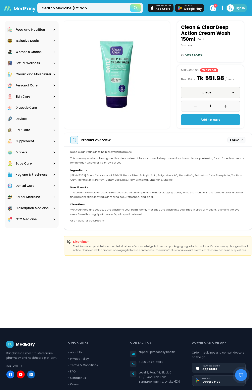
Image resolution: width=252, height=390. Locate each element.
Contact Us (78, 378)
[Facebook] (10, 374)
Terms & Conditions (84, 365)
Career (75, 384)
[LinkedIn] (31, 374)
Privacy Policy (79, 359)
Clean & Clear (194, 54)
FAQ (73, 371)
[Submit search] (135, 8)
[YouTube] (21, 374)
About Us (76, 352)
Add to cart (210, 120)
